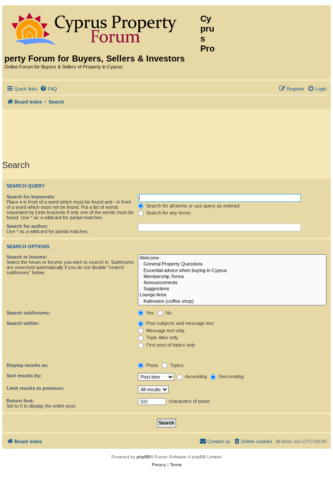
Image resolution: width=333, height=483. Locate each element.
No (168, 312)
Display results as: (28, 365)
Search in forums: (27, 256)
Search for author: (27, 226)
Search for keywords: (31, 196)
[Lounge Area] (232, 295)
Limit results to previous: (35, 388)
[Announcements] (232, 283)
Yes (149, 312)
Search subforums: (28, 312)
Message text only (165, 330)
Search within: (23, 323)
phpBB (143, 456)
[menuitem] (48, 89)
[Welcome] (232, 258)
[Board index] (102, 27)
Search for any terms (168, 212)
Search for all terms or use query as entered (192, 205)
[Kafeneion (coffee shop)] (232, 301)
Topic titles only (161, 337)
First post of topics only (170, 344)
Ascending (195, 376)
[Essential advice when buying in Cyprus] (232, 271)
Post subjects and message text (179, 323)
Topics (176, 365)
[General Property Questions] (232, 264)
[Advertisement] (166, 132)
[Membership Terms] (232, 277)
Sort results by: (24, 375)
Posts (151, 365)
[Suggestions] (232, 289)
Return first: (20, 400)
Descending (230, 376)
